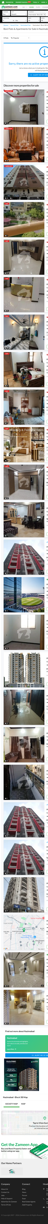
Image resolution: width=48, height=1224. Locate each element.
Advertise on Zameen (9, 1202)
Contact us (5, 1192)
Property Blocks (23, 2)
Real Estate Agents (28, 1202)
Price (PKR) (6, 18)
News (24, 1192)
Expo (24, 1198)
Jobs (2, 1195)
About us (4, 1189)
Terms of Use (6, 1205)
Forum (24, 1195)
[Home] (3, 2)
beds (29, 18)
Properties (9, 2)
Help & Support (6, 1198)
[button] (6, 14)
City (13, 12)
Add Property (27, 1205)
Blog (23, 1189)
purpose (5, 12)
